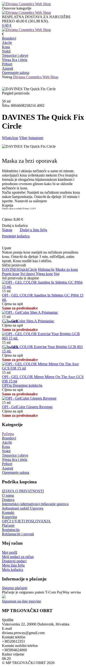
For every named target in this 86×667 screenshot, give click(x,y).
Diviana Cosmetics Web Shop (35, 77)
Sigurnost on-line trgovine (21, 601)
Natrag (7, 77)
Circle (32, 269)
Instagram (35, 138)
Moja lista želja (13, 565)
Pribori (7, 64)
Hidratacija (46, 269)
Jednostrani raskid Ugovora (22, 508)
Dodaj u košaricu (15, 226)
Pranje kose (10, 274)
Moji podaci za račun (18, 557)
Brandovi (9, 38)
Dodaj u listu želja (33, 230)
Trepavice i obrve (15, 55)
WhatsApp (10, 138)
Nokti (6, 51)
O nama (8, 495)
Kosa (6, 47)
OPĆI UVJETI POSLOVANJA (26, 521)
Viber (23, 138)
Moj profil (9, 552)
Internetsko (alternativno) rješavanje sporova (35, 504)
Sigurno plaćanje (14, 588)
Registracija (11, 530)
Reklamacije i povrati (18, 534)
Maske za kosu (66, 269)
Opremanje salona (15, 73)
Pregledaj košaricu (16, 236)
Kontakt (8, 513)
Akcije (7, 43)
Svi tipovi (27, 274)
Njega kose (44, 274)
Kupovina (9, 517)
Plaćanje (8, 525)
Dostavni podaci (14, 561)
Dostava (8, 500)
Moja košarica (12, 570)
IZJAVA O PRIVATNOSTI (23, 491)
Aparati (7, 68)
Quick (23, 269)
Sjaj (56, 274)
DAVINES (10, 269)
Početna (8, 434)
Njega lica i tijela (14, 60)
